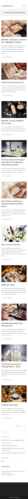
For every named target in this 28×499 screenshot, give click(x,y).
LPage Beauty (6, 6)
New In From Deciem (10, 244)
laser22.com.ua (11, 474)
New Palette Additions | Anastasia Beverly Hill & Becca (12, 203)
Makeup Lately (8, 285)
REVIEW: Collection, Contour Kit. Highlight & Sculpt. (14, 40)
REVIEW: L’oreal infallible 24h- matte (9, 445)
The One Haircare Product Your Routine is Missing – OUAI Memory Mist (13, 162)
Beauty (3, 461)
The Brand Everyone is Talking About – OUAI (11, 365)
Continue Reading (8, 57)
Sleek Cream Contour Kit (12, 82)
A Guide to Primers (9, 405)
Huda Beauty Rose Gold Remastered (12, 324)
